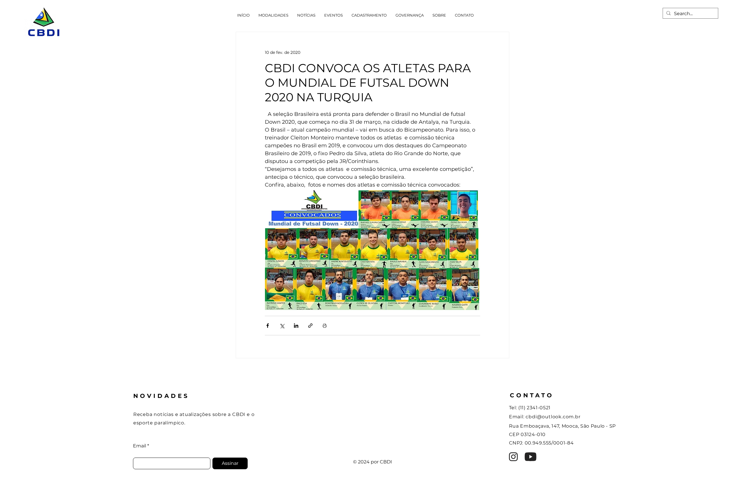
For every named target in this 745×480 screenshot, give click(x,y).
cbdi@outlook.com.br (553, 416)
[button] (273, 15)
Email (139, 446)
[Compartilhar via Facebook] (267, 325)
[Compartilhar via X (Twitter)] (282, 325)
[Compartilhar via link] (310, 325)
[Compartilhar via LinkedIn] (296, 325)
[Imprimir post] (324, 325)
